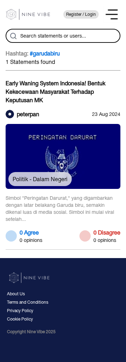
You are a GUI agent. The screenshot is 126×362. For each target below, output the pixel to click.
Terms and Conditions (27, 302)
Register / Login (81, 14)
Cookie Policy (20, 319)
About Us (16, 294)
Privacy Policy (20, 311)
